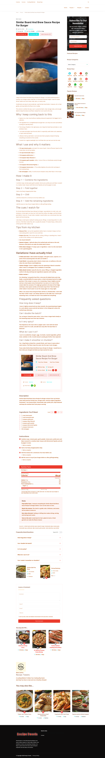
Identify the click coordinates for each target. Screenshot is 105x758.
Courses (23, 2)
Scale (49, 412)
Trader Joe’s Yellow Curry (24, 714)
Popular (72, 7)
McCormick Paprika (29, 425)
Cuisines (18, 2)
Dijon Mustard (28, 421)
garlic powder (27, 423)
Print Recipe (33, 34)
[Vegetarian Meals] (35, 385)
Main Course (18, 19)
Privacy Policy (36, 755)
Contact (87, 7)
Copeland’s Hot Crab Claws (62, 714)
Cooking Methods (31, 2)
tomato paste (26, 415)
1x (55, 412)
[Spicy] (24, 643)
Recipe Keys (40, 2)
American (31, 382)
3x (61, 412)
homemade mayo (27, 417)
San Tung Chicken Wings (80, 112)
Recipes (79, 7)
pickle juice (27, 419)
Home (65, 7)
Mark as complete (27, 445)
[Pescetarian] (21, 643)
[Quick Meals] (40, 648)
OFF (61, 532)
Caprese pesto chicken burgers (80, 714)
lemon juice (27, 427)
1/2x (52, 412)
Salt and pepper (25, 429)
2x (58, 412)
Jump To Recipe (21, 34)
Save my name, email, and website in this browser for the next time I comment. (36, 616)
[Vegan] (32, 385)
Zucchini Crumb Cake (79, 95)
